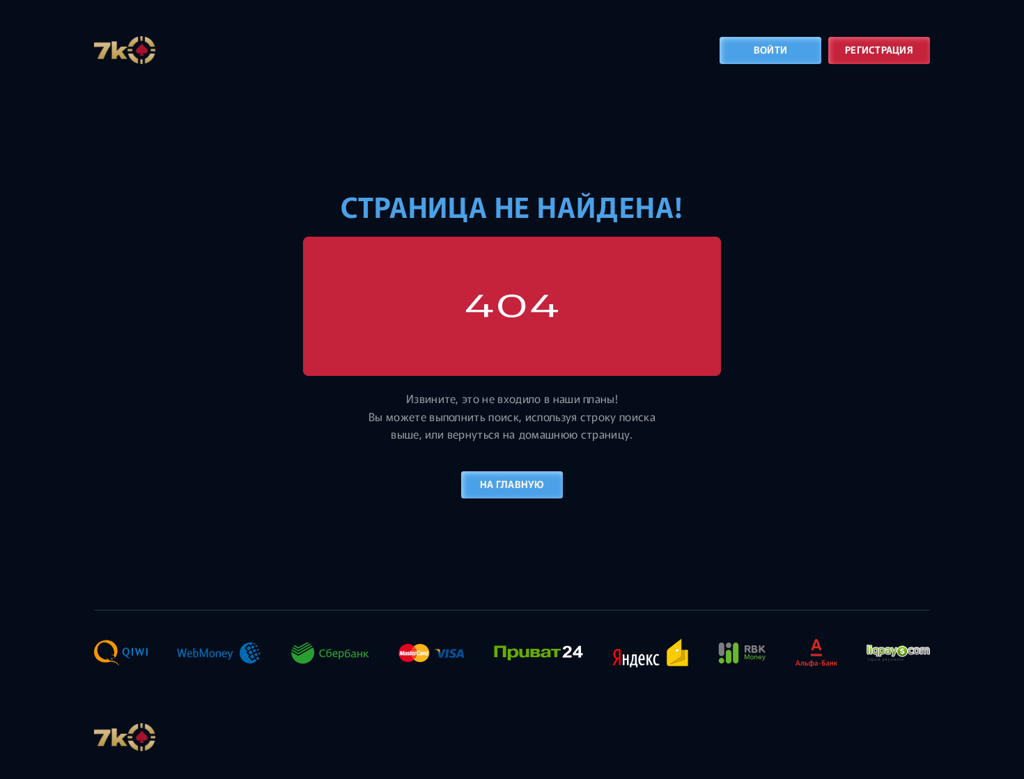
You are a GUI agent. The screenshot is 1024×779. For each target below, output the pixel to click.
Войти (770, 49)
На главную (512, 484)
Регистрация (879, 49)
